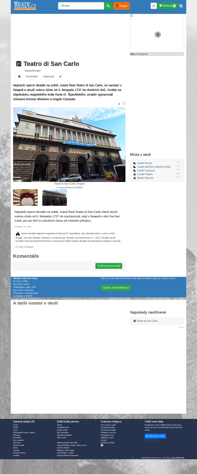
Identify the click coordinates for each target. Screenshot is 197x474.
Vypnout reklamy (63, 448)
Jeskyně (16, 450)
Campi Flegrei (145, 174)
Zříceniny (16, 435)
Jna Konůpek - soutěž (65, 453)
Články (59, 425)
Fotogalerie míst (63, 427)
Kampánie (142, 54)
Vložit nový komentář (108, 266)
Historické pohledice (64, 435)
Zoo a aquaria (18, 440)
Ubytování (48, 76)
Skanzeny (17, 443)
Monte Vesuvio (145, 178)
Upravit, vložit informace (116, 287)
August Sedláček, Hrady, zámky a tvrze (72, 445)
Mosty (15, 448)
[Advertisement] (69, 36)
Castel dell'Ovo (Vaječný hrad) (153, 166)
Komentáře (32, 76)
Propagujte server (107, 435)
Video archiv (61, 437)
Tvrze (15, 430)
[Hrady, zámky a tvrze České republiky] (25, 6)
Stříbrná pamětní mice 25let (67, 443)
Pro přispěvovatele (108, 427)
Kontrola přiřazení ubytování (67, 455)
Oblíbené (168, 5)
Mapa (122, 6)
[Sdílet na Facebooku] (119, 104)
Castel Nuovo (144, 163)
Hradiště (16, 455)
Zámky (15, 427)
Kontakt (104, 440)
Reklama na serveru (108, 432)
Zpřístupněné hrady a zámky (24, 432)
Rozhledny (17, 437)
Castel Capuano (146, 170)
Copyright (137, 458)
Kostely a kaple (18, 445)
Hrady (15, 425)
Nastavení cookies (108, 443)
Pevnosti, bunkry (19, 453)
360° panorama (62, 432)
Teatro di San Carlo (50, 63)
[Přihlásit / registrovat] (154, 6)
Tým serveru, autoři (108, 425)
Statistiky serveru (107, 437)
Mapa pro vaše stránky (65, 450)
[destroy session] (156, 440)
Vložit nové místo (156, 436)
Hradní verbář (62, 430)
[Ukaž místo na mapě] (157, 33)
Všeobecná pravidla (108, 430)
